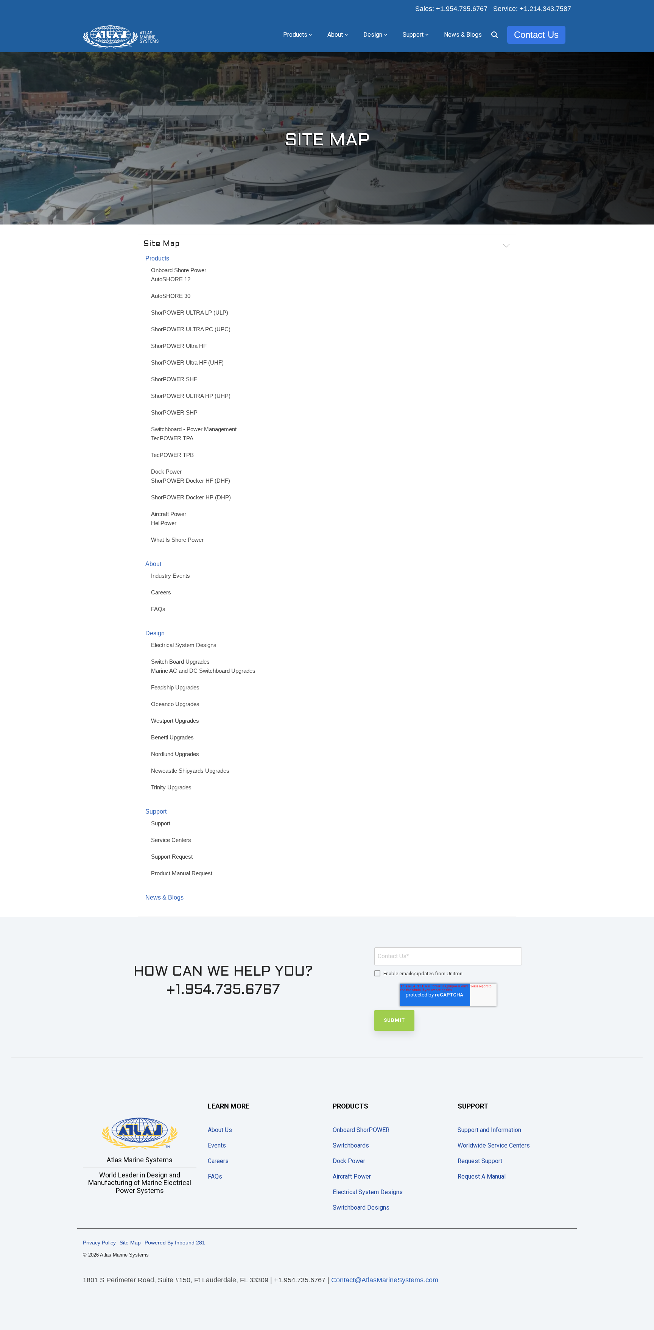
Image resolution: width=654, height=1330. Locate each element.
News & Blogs (463, 34)
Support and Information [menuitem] (489, 1130)
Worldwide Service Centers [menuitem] (494, 1145)
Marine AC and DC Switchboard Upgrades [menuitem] (203, 670)
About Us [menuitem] (220, 1130)
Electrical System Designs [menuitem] (183, 645)
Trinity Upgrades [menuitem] (171, 787)
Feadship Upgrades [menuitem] (175, 687)
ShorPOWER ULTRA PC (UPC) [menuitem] (190, 329)
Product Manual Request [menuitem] (181, 873)
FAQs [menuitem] (158, 609)
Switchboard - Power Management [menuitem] (194, 429)
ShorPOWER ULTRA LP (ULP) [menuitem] (189, 312)
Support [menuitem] (156, 811)
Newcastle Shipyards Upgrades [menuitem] (190, 770)
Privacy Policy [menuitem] (99, 1243)
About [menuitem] (153, 564)
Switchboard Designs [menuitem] (361, 1207)
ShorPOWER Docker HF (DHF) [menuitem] (190, 480)
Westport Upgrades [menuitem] (175, 720)
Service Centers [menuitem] (171, 840)
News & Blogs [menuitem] (164, 897)
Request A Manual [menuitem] (482, 1176)
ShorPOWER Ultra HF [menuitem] (179, 346)
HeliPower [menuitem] (163, 523)
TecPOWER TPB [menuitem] (172, 455)
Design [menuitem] (155, 633)
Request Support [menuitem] (480, 1161)
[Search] (495, 35)
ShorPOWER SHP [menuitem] (174, 412)
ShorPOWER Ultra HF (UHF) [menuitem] (187, 362)
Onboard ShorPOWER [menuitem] (361, 1130)
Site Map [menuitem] (130, 1243)
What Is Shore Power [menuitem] (177, 539)
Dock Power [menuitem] (166, 471)
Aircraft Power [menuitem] (168, 514)
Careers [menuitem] (161, 592)
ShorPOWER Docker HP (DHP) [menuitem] (191, 497)
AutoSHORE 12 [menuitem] (170, 279)
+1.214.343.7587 (545, 8)
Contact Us (536, 35)
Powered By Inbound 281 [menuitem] (175, 1243)
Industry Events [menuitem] (170, 575)
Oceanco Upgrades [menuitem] (175, 704)
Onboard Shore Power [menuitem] (178, 270)
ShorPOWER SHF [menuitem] (174, 379)
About (335, 34)
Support (413, 34)
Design (372, 34)
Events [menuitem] (217, 1145)
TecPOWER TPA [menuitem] (172, 438)
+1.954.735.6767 (461, 8)
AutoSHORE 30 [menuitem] (170, 296)
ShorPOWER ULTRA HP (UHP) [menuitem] (190, 396)
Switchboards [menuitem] (351, 1145)
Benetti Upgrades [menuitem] (172, 737)
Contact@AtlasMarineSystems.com (384, 1280)
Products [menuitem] (157, 258)
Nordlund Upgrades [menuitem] (175, 754)
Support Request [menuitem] (172, 856)
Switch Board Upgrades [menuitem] (180, 661)
